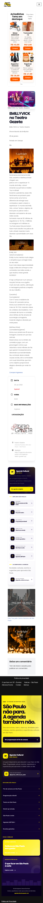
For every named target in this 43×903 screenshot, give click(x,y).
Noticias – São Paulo (31, 682)
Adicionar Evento (7, 685)
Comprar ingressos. (16, 372)
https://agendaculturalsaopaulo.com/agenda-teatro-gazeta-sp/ (23, 454)
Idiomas (26, 685)
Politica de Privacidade (9, 901)
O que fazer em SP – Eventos (12, 682)
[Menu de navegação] (39, 4)
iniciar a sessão (21, 666)
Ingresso (17, 409)
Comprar (15, 48)
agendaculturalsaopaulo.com (21, 893)
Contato (18, 685)
